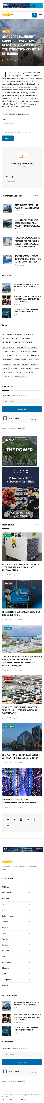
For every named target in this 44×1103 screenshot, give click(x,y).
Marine (5, 368)
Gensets (6, 31)
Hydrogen (6, 364)
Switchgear (7, 377)
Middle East (14, 368)
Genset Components (32, 356)
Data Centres (27, 343)
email (4, 119)
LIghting (25, 364)
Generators (11, 182)
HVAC (30, 360)
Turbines (16, 377)
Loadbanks (34, 364)
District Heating (8, 347)
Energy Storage (32, 347)
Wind (24, 377)
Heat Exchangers (20, 360)
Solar (19, 373)
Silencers (11, 373)
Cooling (17, 343)
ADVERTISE (4, 1099)
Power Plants (26, 368)
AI (3, 334)
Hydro (37, 360)
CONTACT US (23, 1099)
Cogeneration (25, 338)
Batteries (6, 338)
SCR (4, 373)
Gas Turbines (7, 356)
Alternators (29, 334)
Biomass (15, 338)
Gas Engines (34, 351)
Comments (6, 128)
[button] (40, 15)
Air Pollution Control (14, 334)
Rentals (36, 368)
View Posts (22, 167)
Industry (16, 364)
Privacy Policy (21, 428)
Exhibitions (23, 351)
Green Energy (7, 360)
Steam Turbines (29, 373)
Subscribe (34, 15)
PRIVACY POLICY (13, 1099)
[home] (7, 15)
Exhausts (14, 351)
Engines (5, 351)
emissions (20, 347)
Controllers (7, 343)
